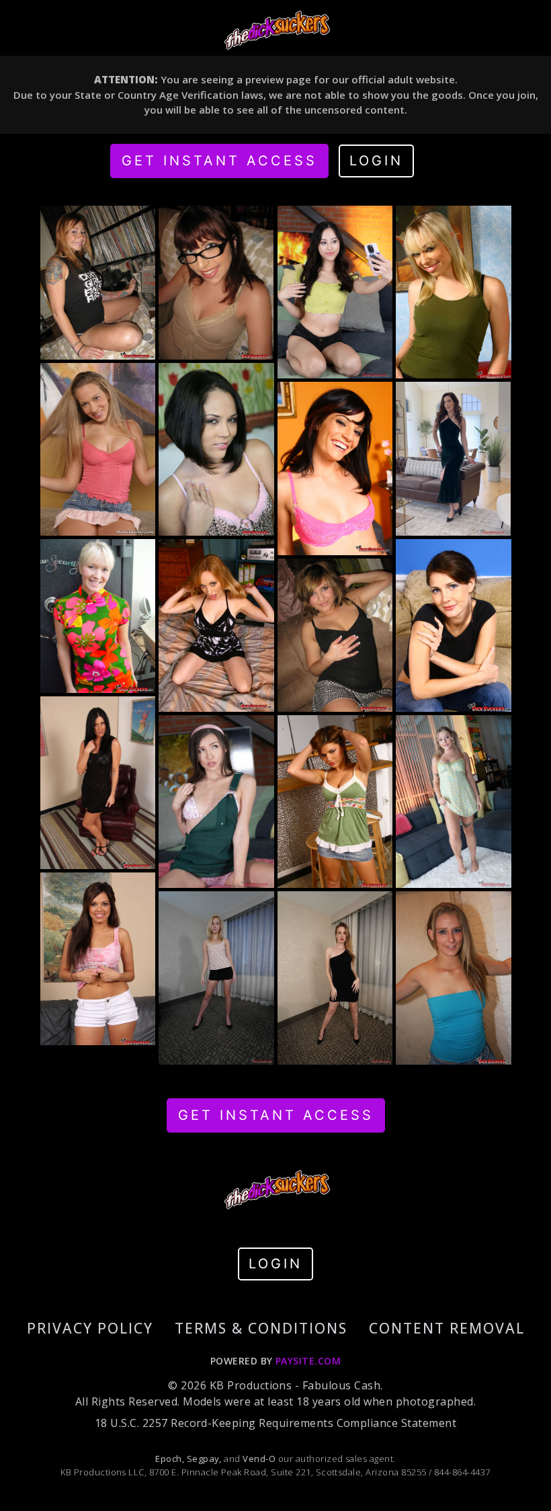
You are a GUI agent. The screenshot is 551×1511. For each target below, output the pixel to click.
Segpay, (204, 1459)
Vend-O (259, 1459)
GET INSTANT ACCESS (219, 161)
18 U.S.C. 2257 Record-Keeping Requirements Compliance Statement (275, 1423)
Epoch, (169, 1459)
